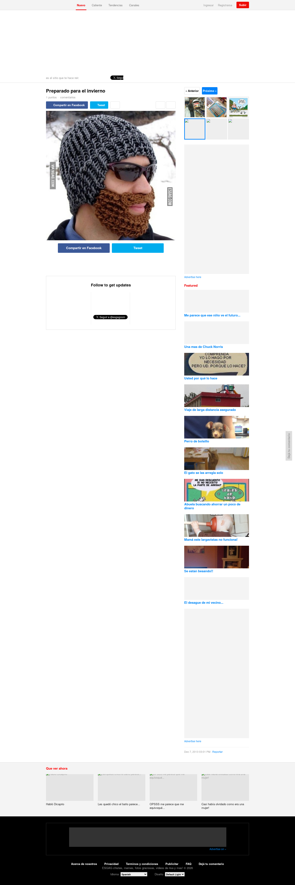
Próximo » (210, 91)
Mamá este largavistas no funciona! (211, 539)
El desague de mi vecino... (203, 602)
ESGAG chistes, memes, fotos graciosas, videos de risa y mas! (60, 5)
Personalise (245, 77)
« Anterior (192, 91)
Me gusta (160, 105)
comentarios (67, 97)
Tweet (101, 105)
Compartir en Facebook (69, 105)
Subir (242, 5)
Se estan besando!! (198, 571)
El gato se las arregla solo (203, 473)
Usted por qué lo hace (200, 378)
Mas (115, 105)
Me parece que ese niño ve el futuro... (212, 315)
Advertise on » (217, 849)
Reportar (217, 751)
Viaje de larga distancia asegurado (210, 410)
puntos (51, 97)
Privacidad (111, 864)
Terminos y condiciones (142, 864)
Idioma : (115, 874)
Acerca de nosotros (84, 864)
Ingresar (208, 5)
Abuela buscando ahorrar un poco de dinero (212, 506)
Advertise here (192, 277)
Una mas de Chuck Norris (203, 347)
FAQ (188, 864)
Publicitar (171, 864)
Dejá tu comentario (211, 864)
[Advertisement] (147, 42)
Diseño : (160, 874)
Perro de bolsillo (196, 441)
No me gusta (171, 105)
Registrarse (225, 5)
